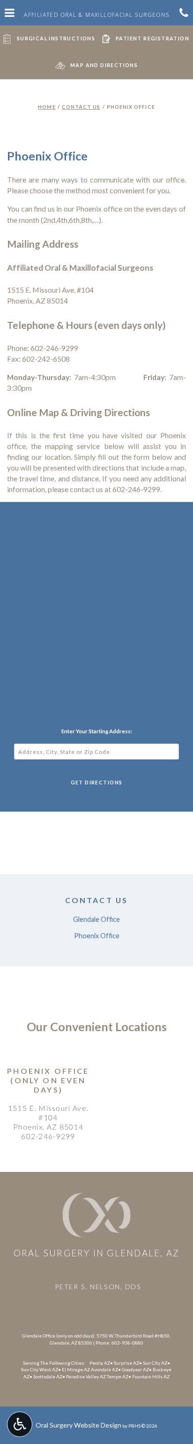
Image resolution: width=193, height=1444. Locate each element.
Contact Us (81, 107)
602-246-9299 (48, 1136)
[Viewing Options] (19, 1424)
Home (46, 107)
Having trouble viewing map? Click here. (96, 697)
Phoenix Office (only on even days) (48, 1080)
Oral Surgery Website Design (78, 1425)
